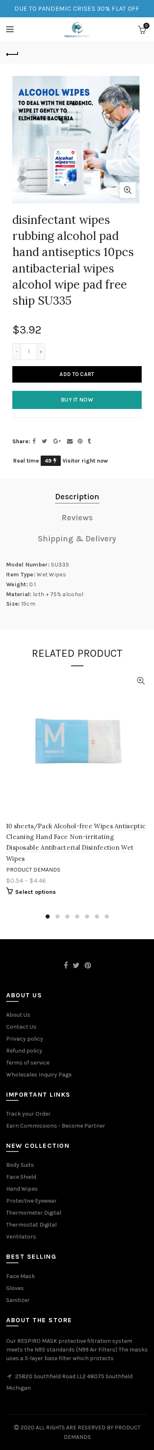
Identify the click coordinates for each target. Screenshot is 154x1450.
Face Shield (21, 1176)
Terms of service (27, 1062)
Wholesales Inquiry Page (38, 1074)
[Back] (12, 53)
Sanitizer (18, 1300)
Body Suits (20, 1164)
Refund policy (24, 1050)
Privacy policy (24, 1038)
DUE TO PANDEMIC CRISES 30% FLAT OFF (77, 8)
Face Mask (20, 1276)
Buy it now (77, 399)
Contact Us (21, 1026)
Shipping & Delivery (77, 538)
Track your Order (28, 1113)
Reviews (77, 517)
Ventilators (21, 1236)
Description (77, 496)
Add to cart (77, 374)
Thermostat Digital (31, 1224)
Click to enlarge (128, 190)
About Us (18, 1014)
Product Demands (33, 869)
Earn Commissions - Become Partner (55, 1125)
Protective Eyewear (31, 1200)
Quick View (140, 681)
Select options (35, 891)
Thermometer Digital (33, 1212)
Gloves (15, 1288)
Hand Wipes (22, 1188)
